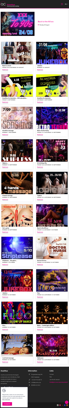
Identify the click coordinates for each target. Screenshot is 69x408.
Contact (52, 374)
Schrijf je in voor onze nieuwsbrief (59, 382)
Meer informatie (6, 399)
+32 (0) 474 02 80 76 (36, 379)
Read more (5, 69)
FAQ (51, 377)
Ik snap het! (7, 404)
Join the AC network (55, 379)
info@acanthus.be (36, 382)
